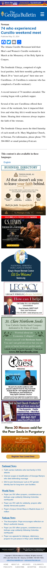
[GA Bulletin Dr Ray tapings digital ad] (20, 399)
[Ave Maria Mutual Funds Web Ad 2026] (23, 552)
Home (6, 564)
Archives (26, 564)
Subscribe (19, 567)
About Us (15, 564)
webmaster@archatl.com (32, 560)
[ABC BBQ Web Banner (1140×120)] (23, 5)
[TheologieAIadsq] (23, 214)
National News (9, 466)
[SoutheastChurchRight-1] (20, 421)
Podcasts (8, 567)
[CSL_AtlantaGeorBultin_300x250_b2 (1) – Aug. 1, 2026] (20, 248)
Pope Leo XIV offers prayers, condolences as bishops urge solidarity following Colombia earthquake (22, 496)
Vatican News (8, 517)
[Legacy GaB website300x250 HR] (23, 314)
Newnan (5, 24)
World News (8, 490)
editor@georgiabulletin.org (15, 560)
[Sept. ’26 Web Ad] (20, 281)
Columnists (38, 564)
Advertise (31, 567)
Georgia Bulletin (18, 14)
